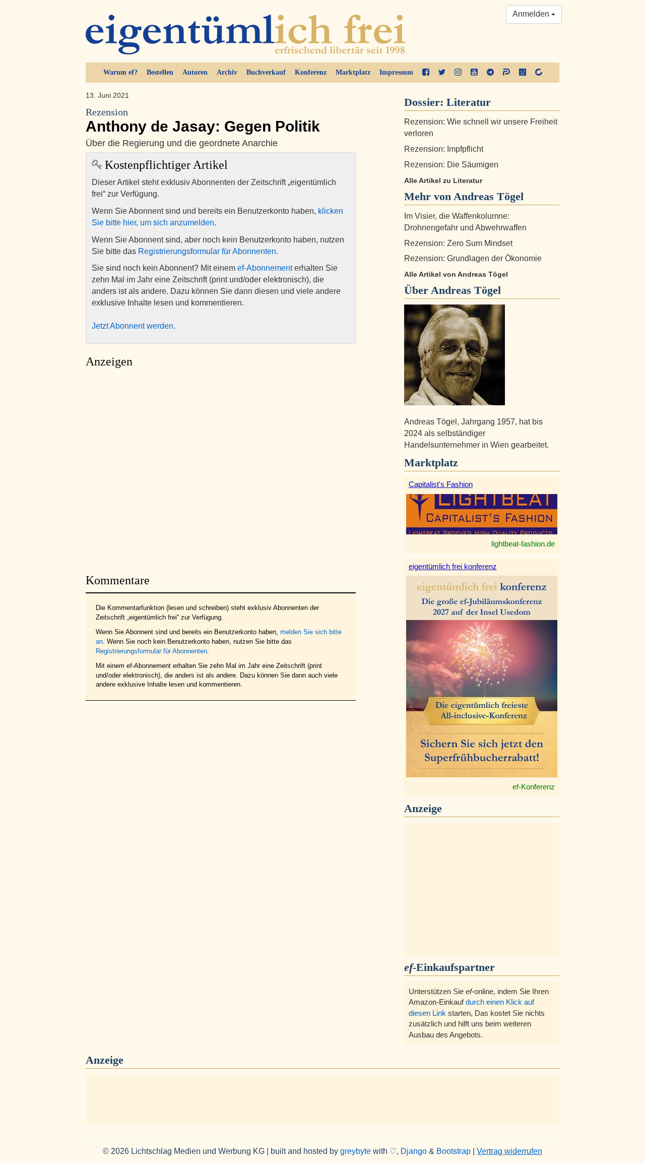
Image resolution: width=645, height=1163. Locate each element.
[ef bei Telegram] (490, 73)
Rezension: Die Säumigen (451, 164)
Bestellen (160, 72)
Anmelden (531, 14)
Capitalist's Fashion (441, 484)
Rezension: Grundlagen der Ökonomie (473, 258)
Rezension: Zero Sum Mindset (458, 243)
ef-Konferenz (533, 786)
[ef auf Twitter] (441, 73)
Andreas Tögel (466, 290)
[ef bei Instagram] (458, 73)
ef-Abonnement (264, 268)
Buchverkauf (266, 72)
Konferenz (311, 72)
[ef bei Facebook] (425, 73)
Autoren (195, 72)
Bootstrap (453, 1151)
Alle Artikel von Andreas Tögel (456, 274)
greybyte (355, 1151)
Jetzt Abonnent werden (132, 326)
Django (414, 1151)
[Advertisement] (221, 468)
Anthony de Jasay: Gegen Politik (203, 121)
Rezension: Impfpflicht (443, 149)
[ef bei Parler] (506, 73)
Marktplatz (353, 72)
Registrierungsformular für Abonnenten (207, 251)
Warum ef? (120, 72)
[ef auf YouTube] (474, 73)
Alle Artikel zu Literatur (443, 180)
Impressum (396, 72)
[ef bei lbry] (522, 73)
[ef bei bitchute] (538, 73)
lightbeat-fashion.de (523, 543)
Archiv (227, 72)
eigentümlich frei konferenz (453, 566)
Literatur (468, 102)
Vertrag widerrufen (509, 1151)
